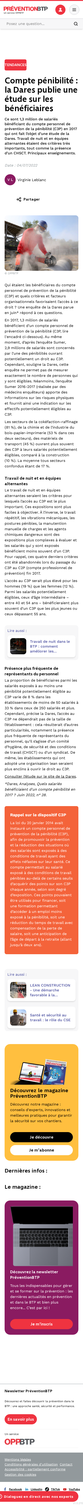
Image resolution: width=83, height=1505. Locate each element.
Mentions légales (18, 1459)
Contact (66, 1464)
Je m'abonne (41, 1150)
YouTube (74, 1489)
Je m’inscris (41, 1324)
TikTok (55, 1489)
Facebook (15, 1489)
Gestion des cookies (20, 1474)
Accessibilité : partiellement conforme (35, 1469)
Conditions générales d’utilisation (31, 1464)
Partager (32, 199)
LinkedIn (36, 1489)
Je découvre (41, 1137)
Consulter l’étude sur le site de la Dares (40, 776)
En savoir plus (21, 1419)
